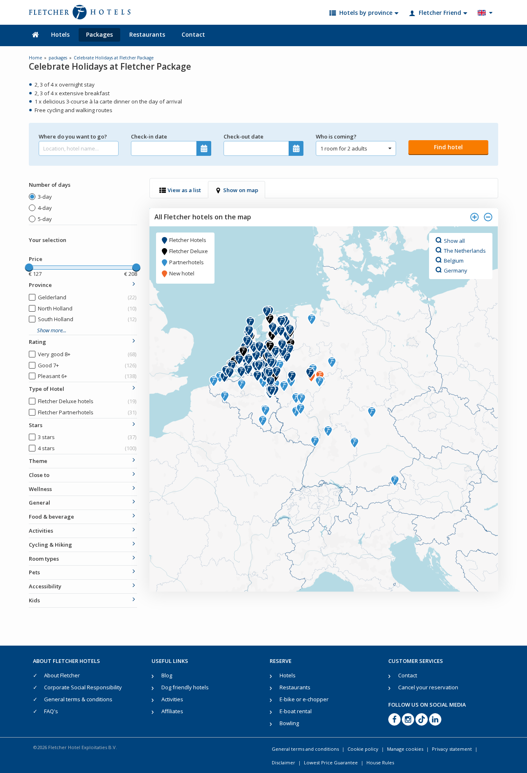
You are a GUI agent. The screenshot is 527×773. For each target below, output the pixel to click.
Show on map (240, 190)
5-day (45, 219)
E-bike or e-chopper (304, 699)
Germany (455, 270)
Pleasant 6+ (87, 376)
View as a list (184, 190)
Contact (193, 34)
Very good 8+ (87, 354)
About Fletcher (62, 675)
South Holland (87, 319)
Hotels (60, 34)
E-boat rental (296, 711)
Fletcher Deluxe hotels (87, 401)
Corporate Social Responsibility (83, 687)
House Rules (380, 762)
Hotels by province (366, 12)
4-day (45, 207)
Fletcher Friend (440, 12)
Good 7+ (87, 365)
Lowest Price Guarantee (331, 762)
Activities (172, 699)
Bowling (289, 723)
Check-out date (244, 136)
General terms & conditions (78, 699)
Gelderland (87, 297)
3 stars (87, 437)
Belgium (454, 260)
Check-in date (149, 136)
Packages (99, 34)
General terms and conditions (305, 749)
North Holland (87, 308)
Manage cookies (405, 749)
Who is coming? (336, 136)
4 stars (87, 448)
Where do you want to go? (73, 136)
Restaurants (147, 34)
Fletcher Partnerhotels (87, 412)
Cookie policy (362, 749)
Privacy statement (452, 749)
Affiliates (172, 711)
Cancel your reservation (428, 687)
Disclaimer (283, 762)
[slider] (29, 267)
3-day (45, 196)
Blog (166, 675)
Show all (454, 240)
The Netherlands (465, 250)
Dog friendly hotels (185, 687)
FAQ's (51, 711)
